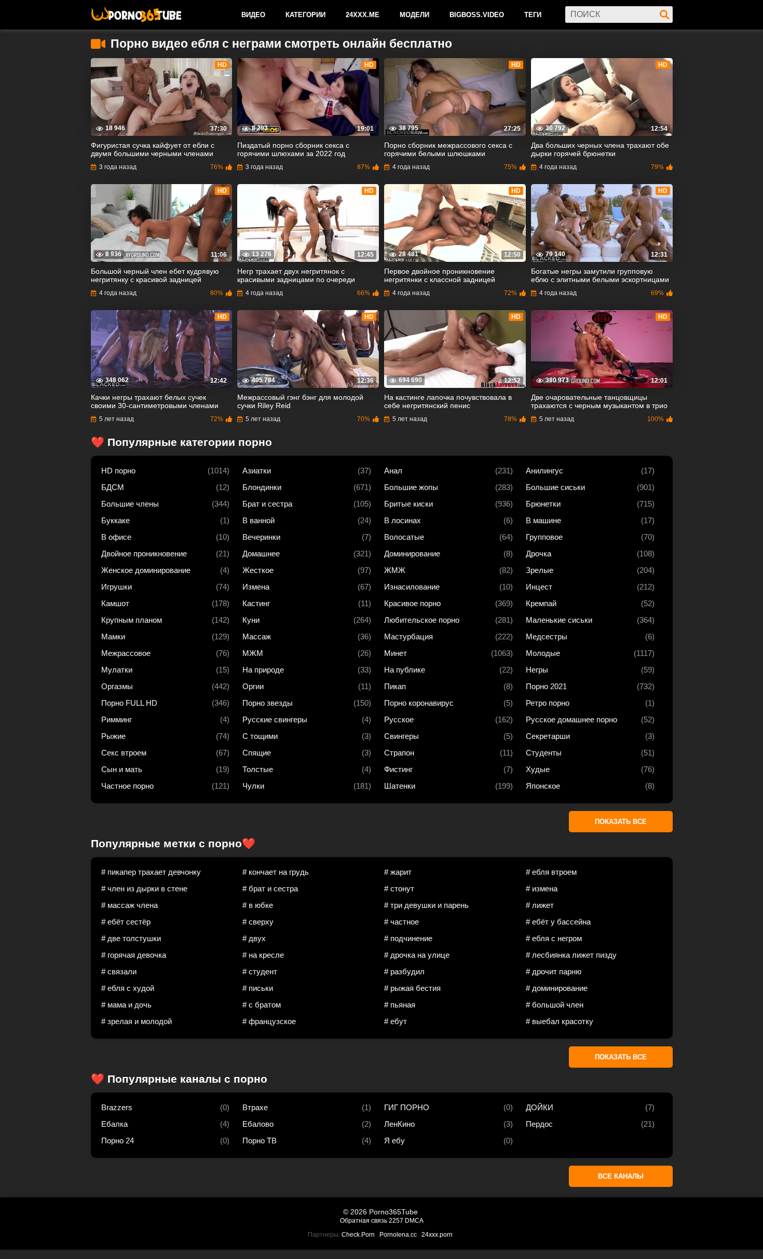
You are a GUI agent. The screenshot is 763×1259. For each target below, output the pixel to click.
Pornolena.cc (398, 1234)
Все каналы (621, 1176)
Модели (414, 15)
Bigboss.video (476, 15)
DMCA (414, 1220)
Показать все (621, 822)
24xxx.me (362, 15)
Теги (532, 15)
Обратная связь (363, 1220)
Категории (305, 15)
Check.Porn (358, 1234)
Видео (253, 15)
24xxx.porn (437, 1234)
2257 (396, 1220)
